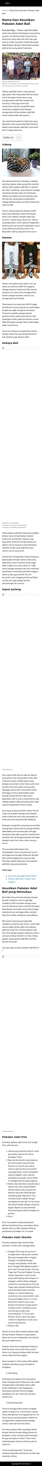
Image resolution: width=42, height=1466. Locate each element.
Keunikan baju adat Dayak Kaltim (22, 876)
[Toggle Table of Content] (17, 138)
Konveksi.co (26, 1464)
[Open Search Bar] (39, 3)
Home (5, 10)
